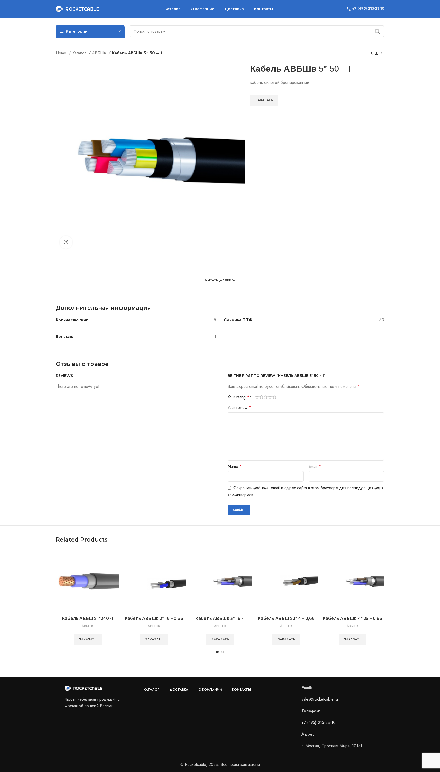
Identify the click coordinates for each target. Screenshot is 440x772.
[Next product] (381, 53)
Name (235, 466)
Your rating (238, 397)
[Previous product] (371, 53)
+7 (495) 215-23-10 (318, 722)
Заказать (264, 100)
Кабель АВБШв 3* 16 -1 (220, 618)
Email (315, 466)
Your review (239, 407)
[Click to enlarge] (66, 242)
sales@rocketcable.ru (319, 699)
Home (61, 53)
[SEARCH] (377, 31)
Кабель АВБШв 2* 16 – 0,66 (154, 618)
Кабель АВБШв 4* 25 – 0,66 (352, 618)
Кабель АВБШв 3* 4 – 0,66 (286, 618)
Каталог (79, 53)
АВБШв (99, 53)
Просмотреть (115, 557)
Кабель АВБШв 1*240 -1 (87, 618)
